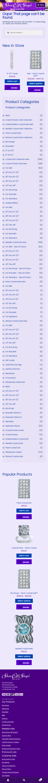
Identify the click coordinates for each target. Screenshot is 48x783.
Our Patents (6, 776)
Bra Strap (9, 408)
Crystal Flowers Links (14, 430)
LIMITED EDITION (12, 369)
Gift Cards (9, 360)
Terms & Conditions (8, 766)
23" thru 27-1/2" (12, 172)
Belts (7, 115)
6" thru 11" (9, 155)
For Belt (8, 168)
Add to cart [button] (12, 81)
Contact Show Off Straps (10, 772)
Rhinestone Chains (13, 452)
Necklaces (10, 373)
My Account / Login (8, 759)
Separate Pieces (12, 426)
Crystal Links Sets (8, 722)
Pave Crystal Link (12, 447)
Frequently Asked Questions (11, 739)
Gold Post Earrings (13, 364)
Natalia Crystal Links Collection (18, 128)
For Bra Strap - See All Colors (18, 268)
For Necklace (11, 198)
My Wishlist (5, 762)
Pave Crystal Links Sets (15, 281)
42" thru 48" (10, 185)
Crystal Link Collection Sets (17, 159)
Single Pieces (6, 725)
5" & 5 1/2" (9, 150)
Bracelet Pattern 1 (13, 412)
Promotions (10, 378)
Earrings (4, 718)
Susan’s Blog (6, 736)
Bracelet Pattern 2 (13, 417)
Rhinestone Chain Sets (15, 382)
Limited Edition (11, 203)
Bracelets (9, 146)
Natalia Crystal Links (14, 443)
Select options (35, 83)
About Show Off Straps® (10, 732)
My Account (8, 780)
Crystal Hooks (11, 434)
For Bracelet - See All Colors (17, 273)
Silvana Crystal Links (14, 456)
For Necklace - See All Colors (18, 277)
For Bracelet (10, 194)
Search (24, 780)
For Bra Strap (11, 189)
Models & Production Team (11, 749)
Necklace (9, 421)
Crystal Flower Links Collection (18, 120)
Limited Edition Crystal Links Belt (19, 124)
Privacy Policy (6, 769)
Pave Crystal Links (13, 133)
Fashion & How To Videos (10, 742)
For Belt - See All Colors (15, 246)
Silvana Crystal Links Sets (16, 321)
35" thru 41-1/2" (12, 181)
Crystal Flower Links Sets (16, 163)
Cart (37, 778)
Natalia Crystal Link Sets (15, 242)
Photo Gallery (6, 745)
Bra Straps (10, 141)
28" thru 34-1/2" (12, 176)
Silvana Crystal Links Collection (18, 137)
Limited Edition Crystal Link (16, 439)
